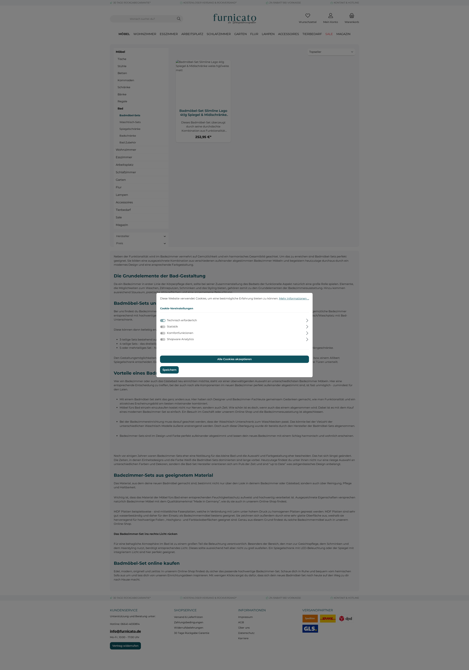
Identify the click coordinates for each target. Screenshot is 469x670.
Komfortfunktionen (180, 333)
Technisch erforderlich (182, 320)
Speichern (169, 369)
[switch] (163, 326)
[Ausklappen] (307, 320)
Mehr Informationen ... (294, 298)
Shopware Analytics (180, 339)
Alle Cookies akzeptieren (234, 359)
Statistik (172, 326)
